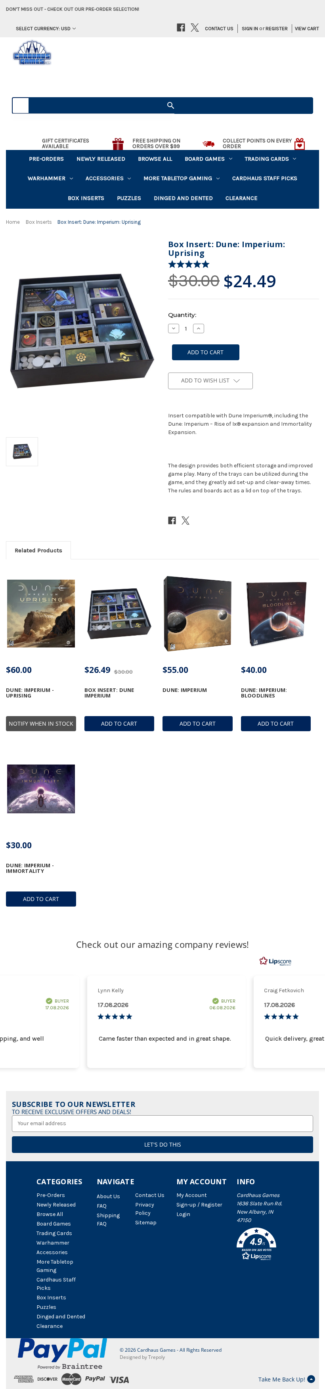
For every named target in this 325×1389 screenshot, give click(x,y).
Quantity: (182, 315)
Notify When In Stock (41, 723)
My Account (191, 1195)
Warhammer (46, 178)
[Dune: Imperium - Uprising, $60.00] (41, 613)
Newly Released (100, 158)
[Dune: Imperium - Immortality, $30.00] (41, 789)
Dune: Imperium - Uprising (30, 693)
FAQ (102, 1206)
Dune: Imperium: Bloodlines (264, 693)
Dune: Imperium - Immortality (30, 868)
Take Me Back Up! (281, 1379)
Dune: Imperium (184, 690)
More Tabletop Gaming (177, 178)
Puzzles (129, 198)
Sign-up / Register (199, 1204)
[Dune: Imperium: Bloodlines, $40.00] (276, 613)
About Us (108, 1196)
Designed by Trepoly (142, 1357)
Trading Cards (267, 158)
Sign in (250, 28)
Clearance (242, 198)
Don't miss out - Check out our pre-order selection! (72, 9)
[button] (263, 1245)
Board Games (205, 158)
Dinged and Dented (183, 198)
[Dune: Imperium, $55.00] (197, 613)
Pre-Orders (46, 158)
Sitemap (146, 1222)
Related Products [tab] (38, 550)
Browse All (155, 158)
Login (183, 1214)
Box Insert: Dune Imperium (109, 693)
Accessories (105, 178)
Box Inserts (86, 198)
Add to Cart (119, 723)
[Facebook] (181, 27)
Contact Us (219, 28)
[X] (195, 27)
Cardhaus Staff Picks (264, 178)
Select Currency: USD (43, 28)
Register (277, 28)
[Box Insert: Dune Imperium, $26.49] (119, 613)
